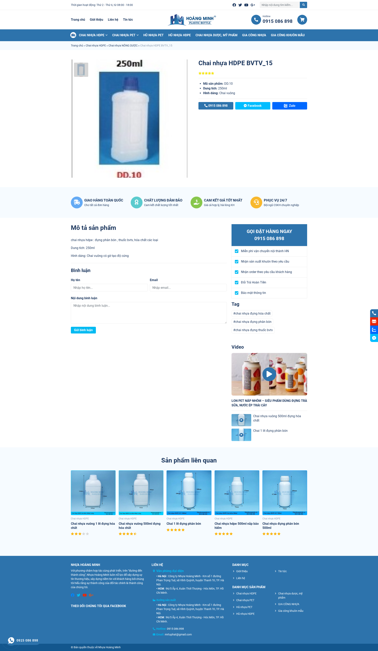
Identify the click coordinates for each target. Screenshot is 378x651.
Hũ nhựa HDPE (179, 35)
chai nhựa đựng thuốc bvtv (254, 330)
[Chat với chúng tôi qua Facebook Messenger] (374, 338)
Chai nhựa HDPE (91, 35)
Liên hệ (113, 19)
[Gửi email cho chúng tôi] (374, 321)
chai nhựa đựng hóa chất (253, 313)
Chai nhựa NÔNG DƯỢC (123, 45)
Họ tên (75, 280)
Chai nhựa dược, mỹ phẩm (216, 35)
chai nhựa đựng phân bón (253, 322)
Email (154, 280)
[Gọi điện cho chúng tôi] (374, 313)
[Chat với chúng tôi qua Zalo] (374, 330)
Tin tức (128, 19)
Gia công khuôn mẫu (288, 35)
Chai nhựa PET (123, 35)
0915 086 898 (269, 238)
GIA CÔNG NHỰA (254, 35)
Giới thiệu (96, 19)
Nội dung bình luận (84, 298)
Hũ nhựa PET (153, 35)
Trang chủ (78, 19)
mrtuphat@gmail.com (178, 634)
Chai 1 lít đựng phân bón (270, 431)
